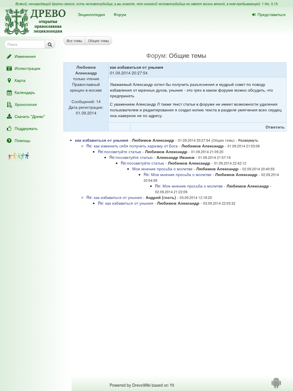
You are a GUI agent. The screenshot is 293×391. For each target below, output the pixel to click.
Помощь (22, 140)
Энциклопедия (91, 14)
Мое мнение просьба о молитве (162, 168)
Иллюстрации (27, 68)
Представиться (272, 14)
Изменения (25, 56)
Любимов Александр (86, 70)
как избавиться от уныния (101, 140)
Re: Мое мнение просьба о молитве (177, 174)
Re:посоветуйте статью (120, 151)
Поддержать (26, 128)
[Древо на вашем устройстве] (276, 385)
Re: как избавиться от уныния (114, 197)
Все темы (74, 40)
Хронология (26, 104)
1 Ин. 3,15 (270, 3)
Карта (20, 80)
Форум (120, 14)
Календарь (25, 92)
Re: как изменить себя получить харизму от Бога (132, 146)
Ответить (275, 127)
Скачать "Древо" (30, 116)
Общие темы (98, 40)
